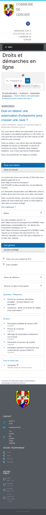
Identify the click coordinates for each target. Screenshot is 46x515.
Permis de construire (15, 329)
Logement (24, 93)
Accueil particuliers (10, 93)
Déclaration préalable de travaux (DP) (22, 323)
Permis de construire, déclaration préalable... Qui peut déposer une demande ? (20, 301)
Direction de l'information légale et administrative (19, 381)
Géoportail (11, 365)
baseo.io (23, 383)
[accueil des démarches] (23, 75)
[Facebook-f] (28, 24)
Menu (10, 47)
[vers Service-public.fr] (27, 87)
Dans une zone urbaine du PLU (18, 259)
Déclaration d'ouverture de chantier (21, 342)
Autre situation (11, 265)
